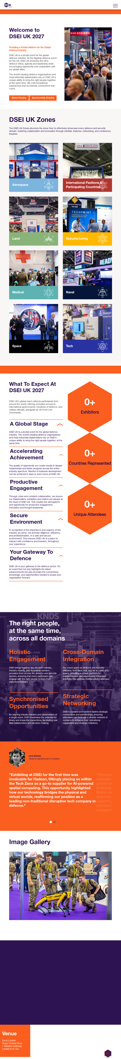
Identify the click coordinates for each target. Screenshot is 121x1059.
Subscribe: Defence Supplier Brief (25, 1016)
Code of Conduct (55, 969)
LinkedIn (16, 1004)
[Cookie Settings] (108, 1053)
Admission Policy (55, 981)
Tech (69, 346)
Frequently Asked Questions (61, 965)
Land (16, 238)
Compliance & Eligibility (58, 973)
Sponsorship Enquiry (43, 98)
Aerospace (20, 185)
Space (16, 346)
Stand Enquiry (19, 98)
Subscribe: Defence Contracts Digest (25, 1010)
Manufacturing (77, 238)
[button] (51, 822)
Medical (18, 292)
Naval (70, 292)
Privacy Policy (54, 977)
